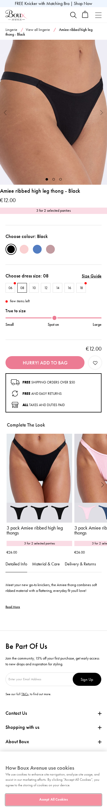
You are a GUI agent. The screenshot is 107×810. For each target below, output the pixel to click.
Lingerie (11, 29)
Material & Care (46, 564)
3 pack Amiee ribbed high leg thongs (35, 530)
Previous (5, 112)
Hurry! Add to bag (45, 363)
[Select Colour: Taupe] (50, 249)
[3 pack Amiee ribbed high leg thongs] (39, 478)
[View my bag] (85, 16)
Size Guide (92, 276)
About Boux (17, 742)
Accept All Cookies (53, 799)
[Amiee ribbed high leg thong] (53, 112)
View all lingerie (38, 29)
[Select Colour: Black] (10, 249)
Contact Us (16, 713)
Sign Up (87, 679)
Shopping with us (22, 727)
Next (101, 112)
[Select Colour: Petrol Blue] (37, 249)
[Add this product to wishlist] (95, 362)
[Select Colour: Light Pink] (24, 249)
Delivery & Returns (80, 564)
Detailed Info (16, 564)
